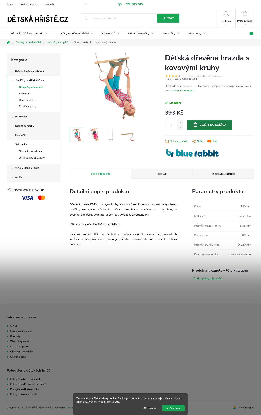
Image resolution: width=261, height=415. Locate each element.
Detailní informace (182, 90)
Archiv (18, 177)
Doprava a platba (19, 346)
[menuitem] (29, 33)
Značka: (192, 153)
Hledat (168, 18)
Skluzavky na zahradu (31, 151)
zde (117, 401)
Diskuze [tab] (162, 174)
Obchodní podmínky (21, 351)
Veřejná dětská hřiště (27, 168)
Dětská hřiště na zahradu (29, 71)
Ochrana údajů (18, 356)
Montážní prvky (27, 106)
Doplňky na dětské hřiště (29, 80)
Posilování (24, 93)
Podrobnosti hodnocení (209, 76)
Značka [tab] (223, 174)
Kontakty (49, 4)
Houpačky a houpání (31, 87)
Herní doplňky (26, 100)
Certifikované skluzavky (32, 157)
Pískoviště (21, 116)
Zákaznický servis (19, 341)
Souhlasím (175, 408)
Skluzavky (21, 144)
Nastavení (150, 408)
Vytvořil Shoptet (246, 407)
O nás (10, 4)
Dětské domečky (24, 126)
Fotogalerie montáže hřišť (24, 394)
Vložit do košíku (212, 125)
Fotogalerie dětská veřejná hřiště (28, 384)
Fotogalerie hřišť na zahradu (25, 379)
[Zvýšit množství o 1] (180, 122)
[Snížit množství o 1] (180, 127)
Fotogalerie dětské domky (24, 389)
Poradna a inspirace (29, 4)
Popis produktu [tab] (100, 174)
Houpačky (21, 135)
